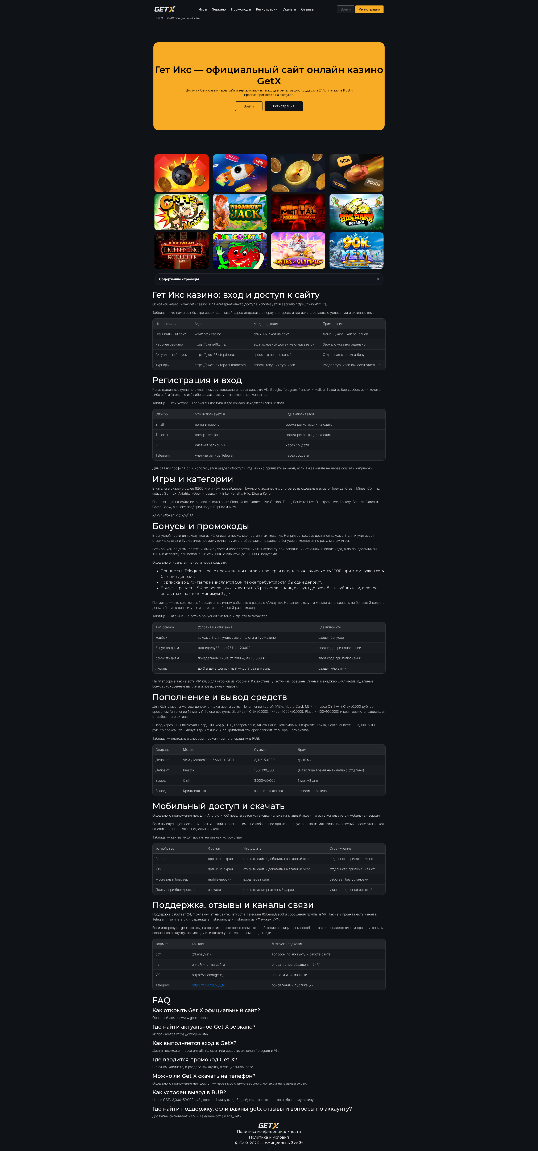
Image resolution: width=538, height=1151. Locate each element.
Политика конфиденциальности (269, 1131)
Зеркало (219, 9)
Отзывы (307, 9)
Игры (202, 9)
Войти (346, 9)
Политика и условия (269, 1137)
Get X (159, 18)
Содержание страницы (179, 279)
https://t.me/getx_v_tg (208, 985)
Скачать (289, 9)
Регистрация (266, 9)
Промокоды (241, 9)
